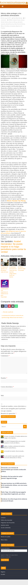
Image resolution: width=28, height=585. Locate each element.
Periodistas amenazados (10, 26)
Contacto (3, 517)
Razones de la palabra (5, 536)
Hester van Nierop (13, 22)
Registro (3, 572)
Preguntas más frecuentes (8, 522)
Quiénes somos (5, 525)
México (2, 26)
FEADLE (10, 20)
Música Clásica (4, 539)
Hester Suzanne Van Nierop (16, 201)
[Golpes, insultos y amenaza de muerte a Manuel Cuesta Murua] (2, 447)
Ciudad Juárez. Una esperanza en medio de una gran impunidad (4, 293)
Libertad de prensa (10, 24)
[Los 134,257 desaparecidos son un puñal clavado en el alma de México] (2, 442)
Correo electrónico (7, 387)
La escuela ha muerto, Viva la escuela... (14, 451)
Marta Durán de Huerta (20, 24)
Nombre (4, 378)
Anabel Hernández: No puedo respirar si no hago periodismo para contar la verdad (13, 246)
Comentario (5, 356)
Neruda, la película (7, 312)
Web (2, 395)
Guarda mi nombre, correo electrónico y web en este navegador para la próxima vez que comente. (13, 408)
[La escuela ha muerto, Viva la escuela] (2, 452)
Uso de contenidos (5, 527)
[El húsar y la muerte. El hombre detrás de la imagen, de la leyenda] (2, 437)
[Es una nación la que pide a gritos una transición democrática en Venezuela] (2, 457)
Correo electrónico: (5, 548)
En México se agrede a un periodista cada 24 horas (4, 269)
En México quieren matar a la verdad (22, 268)
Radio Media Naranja (18, 18)
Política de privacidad (6, 520)
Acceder (3, 574)
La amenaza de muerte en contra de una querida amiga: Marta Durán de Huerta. (13, 272)
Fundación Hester (16, 20)
